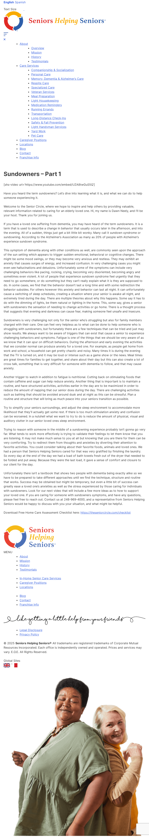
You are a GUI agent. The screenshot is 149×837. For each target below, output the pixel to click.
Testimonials (39, 61)
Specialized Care (43, 87)
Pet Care (37, 135)
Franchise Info (29, 157)
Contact (25, 153)
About (24, 44)
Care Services (29, 65)
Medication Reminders (46, 105)
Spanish (20, 2)
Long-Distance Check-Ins (48, 118)
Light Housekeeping (45, 100)
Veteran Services (42, 92)
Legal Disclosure (31, 630)
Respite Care (40, 83)
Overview (37, 48)
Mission (36, 52)
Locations (26, 144)
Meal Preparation (43, 96)
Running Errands (42, 109)
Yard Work (38, 131)
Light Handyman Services (48, 127)
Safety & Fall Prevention (47, 122)
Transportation (41, 114)
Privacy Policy (29, 634)
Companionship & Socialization (52, 70)
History (36, 57)
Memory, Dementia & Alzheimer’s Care (57, 79)
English (9, 2)
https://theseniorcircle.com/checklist (105, 512)
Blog (23, 148)
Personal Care (41, 74)
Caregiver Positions (33, 140)
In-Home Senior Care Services (40, 578)
